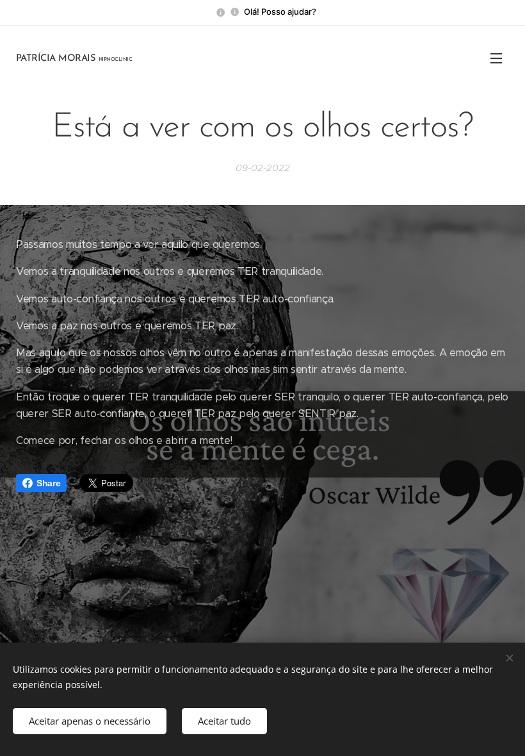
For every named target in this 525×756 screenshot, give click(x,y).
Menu (496, 57)
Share (48, 483)
